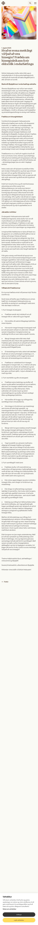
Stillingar (19, 914)
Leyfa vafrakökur (19, 920)
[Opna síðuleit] (30, 3)
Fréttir (6, 582)
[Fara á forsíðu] (5, 3)
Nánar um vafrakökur (9, 909)
